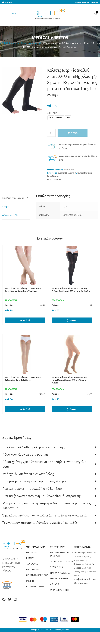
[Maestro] (45, 619)
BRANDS (30, 558)
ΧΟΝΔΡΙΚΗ (55, 584)
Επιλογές (27, 320)
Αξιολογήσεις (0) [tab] (10, 215)
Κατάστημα (14, 43)
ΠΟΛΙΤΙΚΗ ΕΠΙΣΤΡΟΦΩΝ (61, 561)
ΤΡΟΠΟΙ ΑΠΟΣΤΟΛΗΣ (60, 573)
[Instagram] (15, 599)
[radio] (51, 118)
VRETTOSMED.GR (46, 630)
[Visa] (24, 619)
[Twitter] (9, 599)
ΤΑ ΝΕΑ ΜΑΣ (32, 564)
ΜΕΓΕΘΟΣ (52, 113)
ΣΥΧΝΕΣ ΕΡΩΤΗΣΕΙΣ (59, 590)
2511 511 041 (90, 564)
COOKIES (30, 581)
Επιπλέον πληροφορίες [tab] (13, 198)
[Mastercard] (34, 619)
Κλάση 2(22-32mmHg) (31, 43)
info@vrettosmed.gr (83, 579)
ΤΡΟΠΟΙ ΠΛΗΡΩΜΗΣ (59, 578)
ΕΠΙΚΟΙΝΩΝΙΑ (33, 570)
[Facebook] (3, 599)
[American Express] (55, 619)
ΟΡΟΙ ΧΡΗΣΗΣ (56, 567)
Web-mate (66, 630)
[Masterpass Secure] (76, 619)
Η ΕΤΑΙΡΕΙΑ (31, 552)
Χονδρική (94, 2)
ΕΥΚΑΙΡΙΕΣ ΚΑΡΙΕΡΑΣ (36, 586)
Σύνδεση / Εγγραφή (82, 2)
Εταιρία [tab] (5, 206)
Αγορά (74, 132)
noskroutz (58, 180)
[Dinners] (65, 619)
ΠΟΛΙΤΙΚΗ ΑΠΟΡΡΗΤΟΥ (37, 575)
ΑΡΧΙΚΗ (4, 43)
